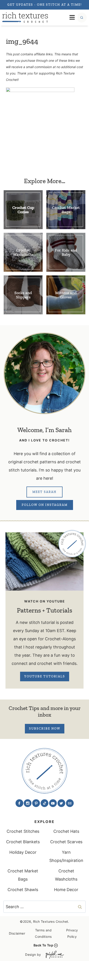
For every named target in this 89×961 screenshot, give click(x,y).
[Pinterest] (36, 803)
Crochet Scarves (66, 841)
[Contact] (70, 803)
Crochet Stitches (23, 831)
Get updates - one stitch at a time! (44, 5)
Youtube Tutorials (44, 676)
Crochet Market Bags (23, 875)
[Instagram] (27, 803)
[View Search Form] (82, 18)
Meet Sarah (44, 492)
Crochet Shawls (23, 889)
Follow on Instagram (45, 505)
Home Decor (66, 889)
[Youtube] (53, 803)
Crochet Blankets (23, 841)
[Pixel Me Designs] (53, 955)
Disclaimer (17, 933)
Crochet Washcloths (66, 875)
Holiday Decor (23, 852)
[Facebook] (19, 803)
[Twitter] (61, 803)
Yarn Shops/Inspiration (66, 856)
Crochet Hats (66, 831)
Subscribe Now (44, 728)
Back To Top (43, 945)
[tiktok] (44, 803)
